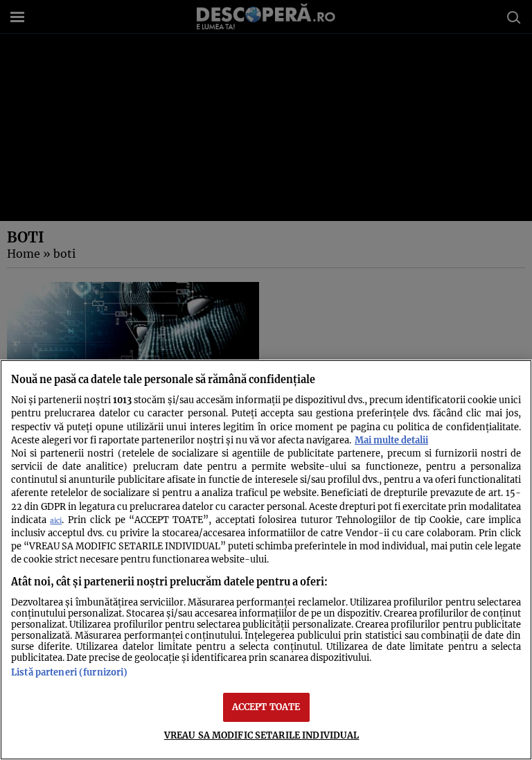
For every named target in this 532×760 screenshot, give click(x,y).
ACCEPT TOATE (266, 706)
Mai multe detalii (391, 439)
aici (56, 520)
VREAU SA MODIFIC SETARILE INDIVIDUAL (262, 735)
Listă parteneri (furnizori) (69, 672)
